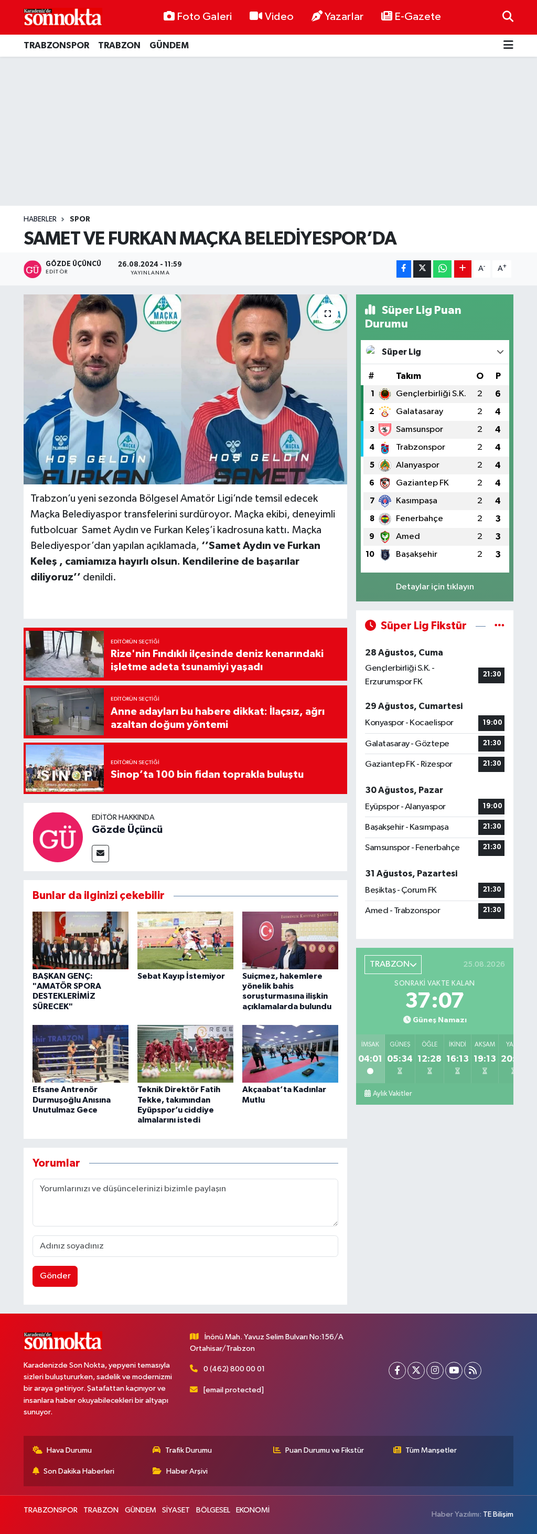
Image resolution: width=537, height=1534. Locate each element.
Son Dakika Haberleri (79, 1471)
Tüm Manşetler (431, 1450)
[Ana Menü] (508, 46)
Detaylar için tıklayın (435, 587)
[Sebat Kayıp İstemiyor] (185, 940)
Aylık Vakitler (392, 1093)
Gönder (55, 1276)
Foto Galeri (204, 17)
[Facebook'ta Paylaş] (403, 269)
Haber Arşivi (187, 1471)
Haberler (40, 219)
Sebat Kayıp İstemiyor (181, 976)
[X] (416, 1370)
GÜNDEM (169, 45)
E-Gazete (417, 17)
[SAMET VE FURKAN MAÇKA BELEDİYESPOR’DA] (185, 389)
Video (279, 17)
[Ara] (507, 17)
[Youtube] (454, 1370)
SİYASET (176, 1510)
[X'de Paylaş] (422, 269)
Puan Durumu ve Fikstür (324, 1450)
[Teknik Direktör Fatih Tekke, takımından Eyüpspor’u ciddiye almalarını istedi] (185, 1053)
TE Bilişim (498, 1514)
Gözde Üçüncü (127, 829)
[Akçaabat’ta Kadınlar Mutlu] (290, 1053)
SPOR (80, 219)
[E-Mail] (100, 853)
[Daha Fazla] (462, 269)
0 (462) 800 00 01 (234, 1369)
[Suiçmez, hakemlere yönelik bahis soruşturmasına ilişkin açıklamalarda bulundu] (290, 940)
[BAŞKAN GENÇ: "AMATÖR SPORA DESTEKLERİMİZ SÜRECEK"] (80, 940)
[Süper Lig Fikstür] (499, 625)
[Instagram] (435, 1370)
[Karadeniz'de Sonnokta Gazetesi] (63, 17)
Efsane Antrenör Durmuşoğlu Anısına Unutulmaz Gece (72, 1099)
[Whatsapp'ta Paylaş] (442, 269)
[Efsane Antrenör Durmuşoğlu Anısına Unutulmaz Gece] (80, 1053)
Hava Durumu (69, 1450)
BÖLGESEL (213, 1510)
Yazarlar (344, 17)
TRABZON (119, 45)
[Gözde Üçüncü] (58, 836)
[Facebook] (397, 1370)
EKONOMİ (253, 1510)
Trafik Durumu (188, 1450)
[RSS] (472, 1370)
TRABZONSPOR (56, 45)
